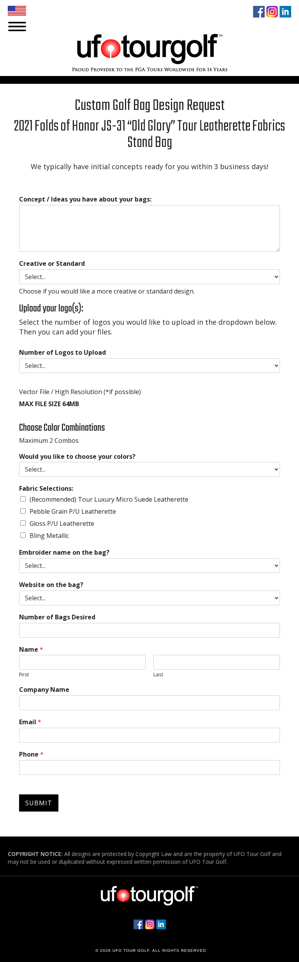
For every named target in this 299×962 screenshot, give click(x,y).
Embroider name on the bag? (64, 552)
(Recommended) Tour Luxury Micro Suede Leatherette (109, 499)
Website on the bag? (51, 585)
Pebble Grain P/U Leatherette (73, 511)
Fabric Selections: (46, 489)
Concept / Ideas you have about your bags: (85, 199)
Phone (31, 754)
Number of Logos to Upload (62, 352)
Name (31, 649)
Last (158, 674)
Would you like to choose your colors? (77, 457)
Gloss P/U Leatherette (62, 523)
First (24, 674)
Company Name (44, 690)
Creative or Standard (52, 264)
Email (30, 722)
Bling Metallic (49, 535)
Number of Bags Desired (57, 617)
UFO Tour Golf (170, 58)
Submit (38, 803)
